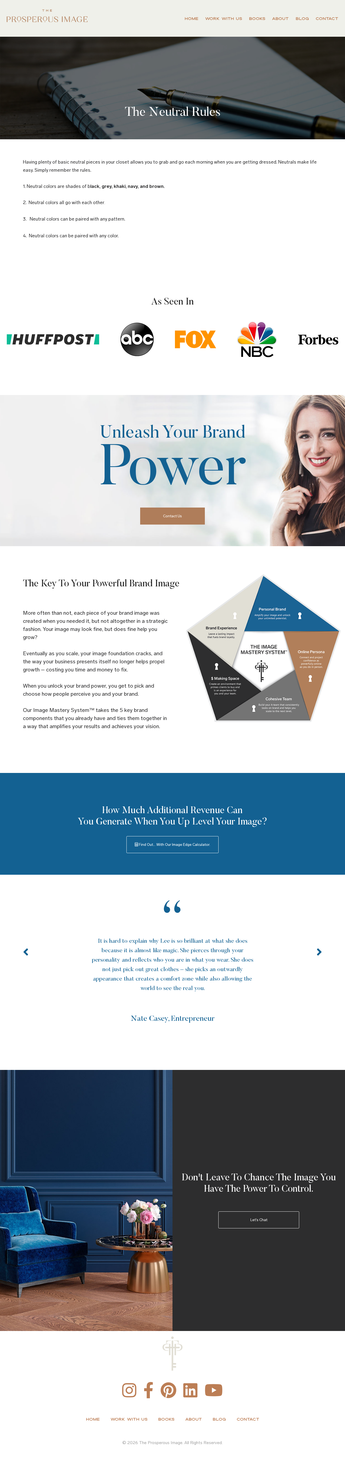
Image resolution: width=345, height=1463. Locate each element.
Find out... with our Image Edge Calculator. (174, 844)
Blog (302, 18)
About (280, 18)
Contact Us (172, 516)
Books (257, 18)
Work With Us (223, 18)
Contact (327, 18)
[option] (172, 963)
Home (191, 18)
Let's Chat (258, 1220)
